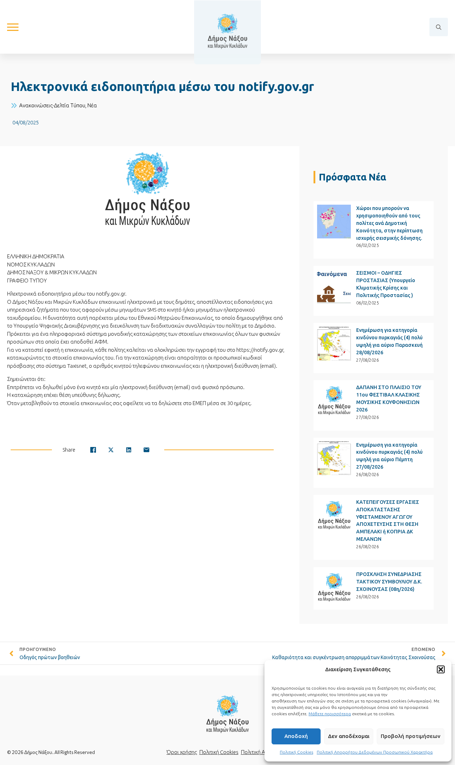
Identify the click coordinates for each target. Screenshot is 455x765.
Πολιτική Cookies (296, 752)
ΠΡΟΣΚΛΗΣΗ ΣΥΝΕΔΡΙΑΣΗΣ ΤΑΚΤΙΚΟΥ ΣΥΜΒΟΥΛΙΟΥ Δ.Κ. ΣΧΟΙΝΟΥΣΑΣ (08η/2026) (389, 581)
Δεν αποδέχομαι (348, 736)
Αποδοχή (296, 736)
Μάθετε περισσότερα (330, 713)
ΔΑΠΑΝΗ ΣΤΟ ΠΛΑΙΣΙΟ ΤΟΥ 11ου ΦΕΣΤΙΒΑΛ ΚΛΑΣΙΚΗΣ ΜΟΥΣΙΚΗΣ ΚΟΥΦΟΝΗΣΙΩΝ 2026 (388, 398)
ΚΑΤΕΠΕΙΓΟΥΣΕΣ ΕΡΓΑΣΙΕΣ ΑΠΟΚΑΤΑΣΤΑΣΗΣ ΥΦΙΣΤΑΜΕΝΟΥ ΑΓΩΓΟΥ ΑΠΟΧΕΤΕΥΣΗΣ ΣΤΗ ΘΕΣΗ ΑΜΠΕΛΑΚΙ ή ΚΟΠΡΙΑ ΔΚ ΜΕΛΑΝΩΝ (387, 520)
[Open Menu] (12, 27)
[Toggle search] (438, 27)
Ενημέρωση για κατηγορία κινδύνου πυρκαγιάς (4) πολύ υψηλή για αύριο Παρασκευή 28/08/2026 (389, 341)
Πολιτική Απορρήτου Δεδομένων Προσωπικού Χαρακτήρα (375, 752)
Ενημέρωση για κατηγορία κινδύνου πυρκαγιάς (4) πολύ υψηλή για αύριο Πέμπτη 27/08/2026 (389, 456)
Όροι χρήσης (182, 752)
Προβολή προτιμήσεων (410, 736)
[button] (440, 669)
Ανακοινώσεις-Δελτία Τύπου (52, 105)
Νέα (92, 105)
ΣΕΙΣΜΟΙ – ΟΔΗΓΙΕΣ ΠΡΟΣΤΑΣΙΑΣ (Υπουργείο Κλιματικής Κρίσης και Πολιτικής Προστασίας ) (385, 284)
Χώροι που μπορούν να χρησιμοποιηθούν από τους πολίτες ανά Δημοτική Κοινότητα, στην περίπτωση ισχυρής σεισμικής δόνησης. (389, 223)
